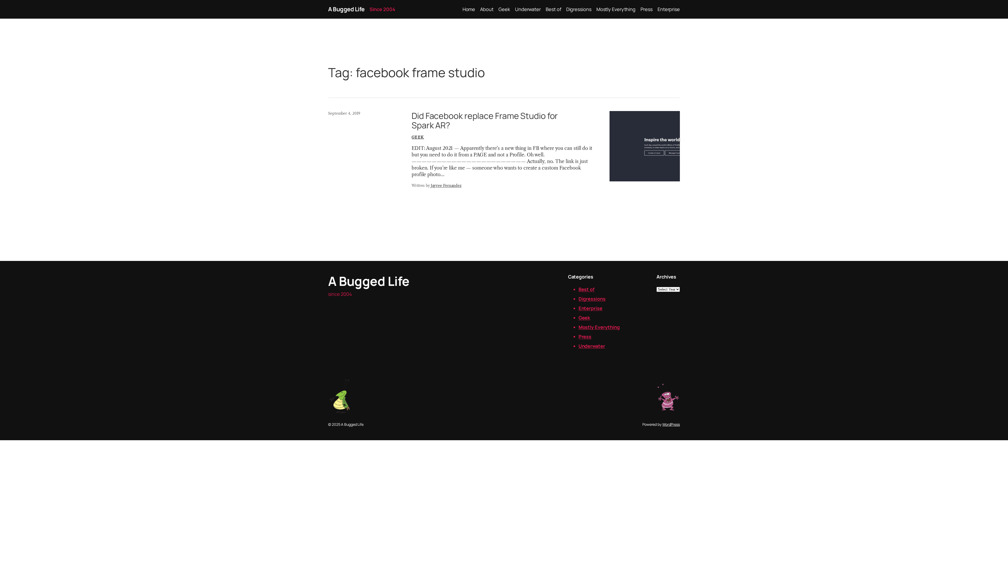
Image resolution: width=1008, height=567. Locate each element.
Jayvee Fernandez (446, 185)
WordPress (671, 424)
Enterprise (590, 308)
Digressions (592, 299)
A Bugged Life (346, 9)
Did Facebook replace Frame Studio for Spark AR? (485, 120)
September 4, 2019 (344, 113)
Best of (587, 289)
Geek (418, 137)
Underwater (592, 346)
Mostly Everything (599, 327)
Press (585, 336)
